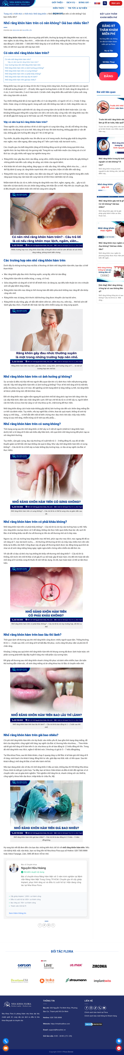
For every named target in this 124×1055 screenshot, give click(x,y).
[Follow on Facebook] (87, 1008)
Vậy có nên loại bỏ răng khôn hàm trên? (23, 62)
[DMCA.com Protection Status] (94, 1024)
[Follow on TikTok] (95, 1008)
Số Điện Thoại (109, 62)
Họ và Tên (108, 51)
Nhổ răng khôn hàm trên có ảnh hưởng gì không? (24, 68)
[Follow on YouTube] (104, 1008)
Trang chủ (8, 14)
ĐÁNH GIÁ (58, 14)
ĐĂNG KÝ (108, 77)
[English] (95, 3)
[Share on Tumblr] (53, 925)
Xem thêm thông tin (17, 913)
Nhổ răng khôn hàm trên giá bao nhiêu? (20, 80)
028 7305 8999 (56, 1017)
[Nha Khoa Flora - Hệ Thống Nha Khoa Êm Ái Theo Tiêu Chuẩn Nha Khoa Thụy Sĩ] (24, 3)
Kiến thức (18, 14)
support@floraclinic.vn (57, 1030)
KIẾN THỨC (58, 8)
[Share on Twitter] (44, 925)
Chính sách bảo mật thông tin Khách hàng (101, 1016)
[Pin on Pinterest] (49, 925)
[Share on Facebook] (40, 925)
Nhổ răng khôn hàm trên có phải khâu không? (23, 74)
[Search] (105, 3)
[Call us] (100, 1008)
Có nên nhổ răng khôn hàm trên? (18, 59)
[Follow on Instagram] (91, 1008)
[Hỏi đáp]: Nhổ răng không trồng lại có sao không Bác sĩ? (111, 288)
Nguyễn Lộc (27, 30)
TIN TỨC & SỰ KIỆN (77, 8)
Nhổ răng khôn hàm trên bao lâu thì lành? (21, 77)
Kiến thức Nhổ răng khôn (35, 14)
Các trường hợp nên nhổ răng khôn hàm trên (22, 65)
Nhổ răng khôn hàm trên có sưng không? (21, 71)
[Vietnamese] (98, 3)
